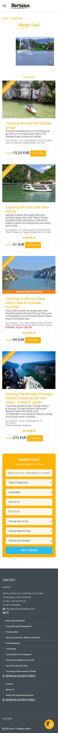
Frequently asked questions (18, 626)
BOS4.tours (8, 728)
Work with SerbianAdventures (19, 695)
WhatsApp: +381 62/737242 (18, 597)
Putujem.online (23, 728)
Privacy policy (12, 632)
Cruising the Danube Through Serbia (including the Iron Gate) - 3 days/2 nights (29, 398)
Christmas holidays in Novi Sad (20, 660)
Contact (8, 580)
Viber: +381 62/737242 (15, 601)
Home (5, 18)
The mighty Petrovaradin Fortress (21, 671)
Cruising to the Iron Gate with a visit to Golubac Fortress (25, 303)
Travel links (11, 649)
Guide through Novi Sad (17, 666)
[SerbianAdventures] (20, 5)
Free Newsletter (13, 643)
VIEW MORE (38, 153)
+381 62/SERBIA (12, 605)
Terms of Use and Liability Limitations (23, 637)
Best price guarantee (15, 620)
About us (10, 689)
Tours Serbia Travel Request (18, 654)
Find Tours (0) (29, 550)
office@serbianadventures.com (20, 609)
